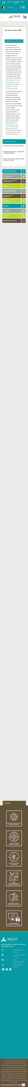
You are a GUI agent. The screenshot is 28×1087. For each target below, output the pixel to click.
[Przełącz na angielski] (5, 7)
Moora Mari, (17, 97)
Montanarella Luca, (11, 109)
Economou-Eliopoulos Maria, (13, 103)
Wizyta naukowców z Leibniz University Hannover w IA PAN (14, 159)
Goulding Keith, (14, 120)
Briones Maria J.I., (13, 111)
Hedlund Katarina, (11, 114)
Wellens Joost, (13, 76)
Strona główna (4, 2)
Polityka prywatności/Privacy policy (11, 1085)
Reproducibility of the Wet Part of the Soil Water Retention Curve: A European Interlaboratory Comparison (13, 82)
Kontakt (22, 1)
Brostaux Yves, (14, 51)
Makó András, (12, 64)
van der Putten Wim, (11, 91)
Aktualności (10, 1)
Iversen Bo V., (15, 57)
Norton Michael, (10, 122)
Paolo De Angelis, (10, 107)
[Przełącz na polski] (5, 10)
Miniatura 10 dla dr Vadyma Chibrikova (14, 145)
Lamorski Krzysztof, (11, 61)
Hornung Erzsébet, (11, 105)
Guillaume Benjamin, (11, 45)
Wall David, (19, 105)
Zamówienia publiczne (16, 2)
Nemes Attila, (14, 68)
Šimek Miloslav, (14, 95)
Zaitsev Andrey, (14, 101)
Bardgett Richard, (11, 118)
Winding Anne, (10, 97)
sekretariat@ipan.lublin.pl (19, 962)
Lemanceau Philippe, (11, 99)
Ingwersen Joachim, (16, 59)
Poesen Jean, (12, 93)
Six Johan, (17, 116)
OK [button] (23, 1084)
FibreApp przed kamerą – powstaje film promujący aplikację (14, 152)
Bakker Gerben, (10, 49)
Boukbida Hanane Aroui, (12, 47)
